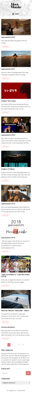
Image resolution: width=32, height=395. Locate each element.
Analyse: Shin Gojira (8, 101)
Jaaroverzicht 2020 (8, 135)
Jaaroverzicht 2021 (8, 69)
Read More (5, 46)
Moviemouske (21, 390)
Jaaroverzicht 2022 (8, 37)
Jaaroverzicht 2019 (8, 204)
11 (20, 345)
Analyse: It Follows (8, 169)
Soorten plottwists (8, 327)
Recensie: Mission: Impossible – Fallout (15, 310)
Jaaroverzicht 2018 (8, 237)
